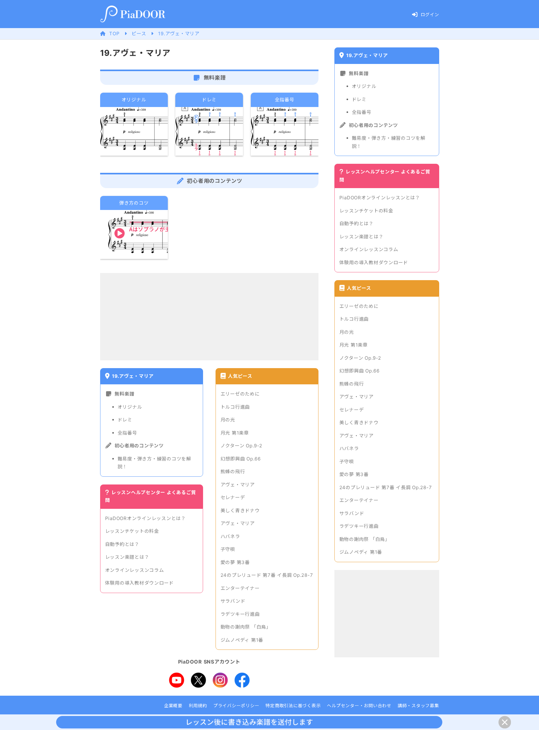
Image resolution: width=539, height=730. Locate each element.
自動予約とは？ (122, 544)
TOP (114, 33)
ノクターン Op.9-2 (241, 446)
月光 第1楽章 (235, 433)
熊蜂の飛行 (233, 471)
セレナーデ (233, 497)
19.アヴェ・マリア (179, 33)
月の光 (228, 420)
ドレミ (125, 420)
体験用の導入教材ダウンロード (139, 583)
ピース (139, 33)
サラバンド (233, 601)
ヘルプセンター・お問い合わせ (359, 705)
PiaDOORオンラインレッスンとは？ (145, 518)
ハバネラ (230, 536)
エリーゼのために (240, 394)
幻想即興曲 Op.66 (241, 459)
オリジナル (130, 407)
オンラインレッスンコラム (134, 570)
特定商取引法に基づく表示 (293, 705)
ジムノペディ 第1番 (242, 640)
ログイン (430, 14)
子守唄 (228, 549)
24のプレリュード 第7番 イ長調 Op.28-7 (267, 575)
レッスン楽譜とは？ (127, 557)
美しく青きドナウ (240, 510)
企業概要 (173, 705)
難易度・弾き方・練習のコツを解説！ (154, 463)
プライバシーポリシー (236, 705)
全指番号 (127, 433)
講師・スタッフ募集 (418, 705)
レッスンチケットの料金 (132, 531)
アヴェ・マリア (238, 485)
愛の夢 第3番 (235, 562)
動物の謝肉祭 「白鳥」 (246, 627)
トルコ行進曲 (235, 407)
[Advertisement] (209, 316)
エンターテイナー (240, 588)
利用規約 (198, 705)
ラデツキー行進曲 (240, 614)
